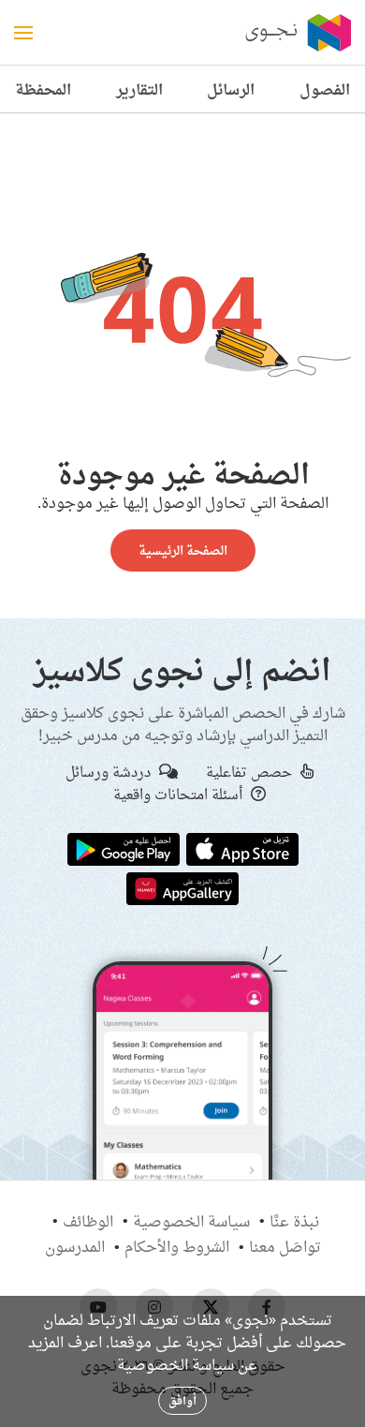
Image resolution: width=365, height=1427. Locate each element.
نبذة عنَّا (294, 1221)
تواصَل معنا (285, 1246)
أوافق (182, 1400)
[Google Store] (123, 848)
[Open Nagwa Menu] (23, 32)
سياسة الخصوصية (191, 1221)
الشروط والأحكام (176, 1246)
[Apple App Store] (242, 848)
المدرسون (75, 1246)
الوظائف (88, 1221)
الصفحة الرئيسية (183, 550)
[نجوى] (296, 33)
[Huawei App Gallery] (182, 887)
